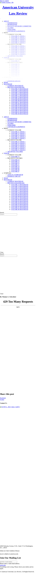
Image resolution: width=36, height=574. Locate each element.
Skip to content (4, 1)
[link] (6, 82)
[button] (3, 565)
